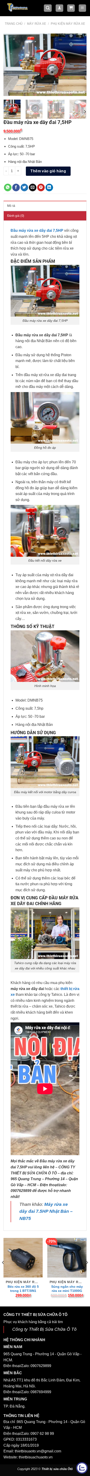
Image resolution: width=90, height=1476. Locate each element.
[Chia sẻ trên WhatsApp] (8, 188)
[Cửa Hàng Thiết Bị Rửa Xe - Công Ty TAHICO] (17, 7)
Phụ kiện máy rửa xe (68, 23)
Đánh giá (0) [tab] (15, 215)
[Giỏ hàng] (71, 8)
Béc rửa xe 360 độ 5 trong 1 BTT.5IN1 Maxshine (23, 1291)
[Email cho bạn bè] (32, 188)
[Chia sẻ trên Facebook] (16, 188)
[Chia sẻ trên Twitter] (24, 188)
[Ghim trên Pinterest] (41, 188)
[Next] (79, 65)
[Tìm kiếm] (48, 8)
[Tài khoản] (59, 8)
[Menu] (82, 8)
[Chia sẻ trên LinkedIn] (49, 188)
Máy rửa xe (36, 23)
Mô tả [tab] (11, 205)
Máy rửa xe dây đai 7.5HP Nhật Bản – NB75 (46, 1211)
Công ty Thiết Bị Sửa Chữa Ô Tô (44, 1329)
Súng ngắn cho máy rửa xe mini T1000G (67, 1289)
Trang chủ (13, 23)
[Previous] (11, 65)
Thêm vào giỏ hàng (48, 171)
